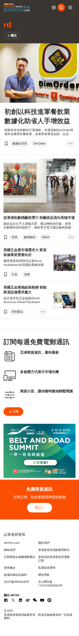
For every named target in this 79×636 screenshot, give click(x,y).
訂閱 (16, 411)
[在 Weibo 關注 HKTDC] (28, 600)
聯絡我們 (9, 550)
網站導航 (44, 574)
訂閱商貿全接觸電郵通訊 (19, 557)
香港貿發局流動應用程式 (54, 550)
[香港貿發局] (39, 537)
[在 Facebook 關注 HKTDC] (6, 600)
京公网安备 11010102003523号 (50, 583)
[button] (70, 7)
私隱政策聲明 (46, 567)
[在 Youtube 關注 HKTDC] (42, 600)
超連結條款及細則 (15, 574)
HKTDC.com (11, 543)
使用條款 (9, 567)
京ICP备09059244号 (16, 581)
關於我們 (44, 543)
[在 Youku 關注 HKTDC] (49, 600)
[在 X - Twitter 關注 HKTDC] (13, 600)
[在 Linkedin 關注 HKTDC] (20, 600)
